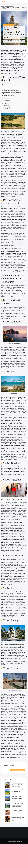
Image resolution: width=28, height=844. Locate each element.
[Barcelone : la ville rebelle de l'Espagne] (7, 798)
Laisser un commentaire (18, 770)
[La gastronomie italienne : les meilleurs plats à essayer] (7, 819)
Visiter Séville (7, 108)
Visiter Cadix (6, 98)
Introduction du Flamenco (9, 95)
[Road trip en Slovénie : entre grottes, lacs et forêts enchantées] (7, 805)
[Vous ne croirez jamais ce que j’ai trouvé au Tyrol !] (7, 791)
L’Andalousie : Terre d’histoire (10, 88)
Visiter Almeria (6, 97)
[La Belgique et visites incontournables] (7, 812)
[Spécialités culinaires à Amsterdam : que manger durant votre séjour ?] (7, 785)
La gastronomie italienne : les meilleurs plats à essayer (18, 818)
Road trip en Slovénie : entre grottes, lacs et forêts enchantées (17, 805)
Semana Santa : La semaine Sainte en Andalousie (12, 93)
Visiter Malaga (6, 107)
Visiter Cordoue (6, 100)
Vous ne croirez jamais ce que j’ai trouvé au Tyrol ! (17, 791)
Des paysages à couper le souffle (11, 90)
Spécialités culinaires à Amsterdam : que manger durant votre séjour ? (18, 784)
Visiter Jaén (6, 105)
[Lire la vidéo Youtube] (14, 490)
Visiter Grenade (7, 102)
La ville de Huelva (7, 103)
